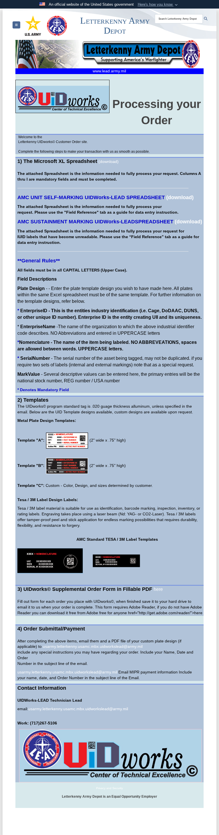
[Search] (206, 18)
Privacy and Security (109, 788)
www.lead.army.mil (109, 71)
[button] (158, 4)
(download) (108, 161)
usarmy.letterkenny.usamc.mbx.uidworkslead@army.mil (93, 646)
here (158, 589)
